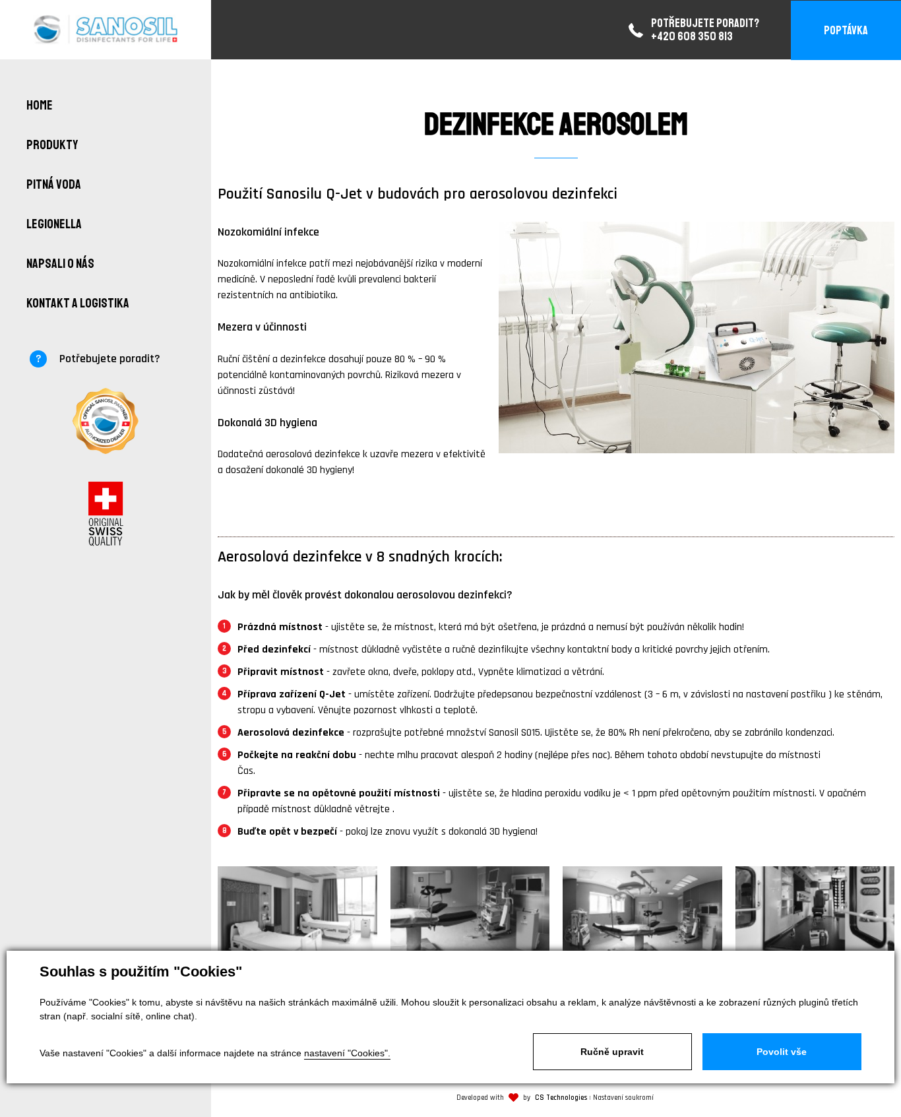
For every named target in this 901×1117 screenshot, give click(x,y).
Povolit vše (782, 1051)
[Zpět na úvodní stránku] (106, 30)
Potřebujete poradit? (109, 358)
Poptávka (846, 30)
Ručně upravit (612, 1051)
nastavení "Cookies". (347, 1053)
